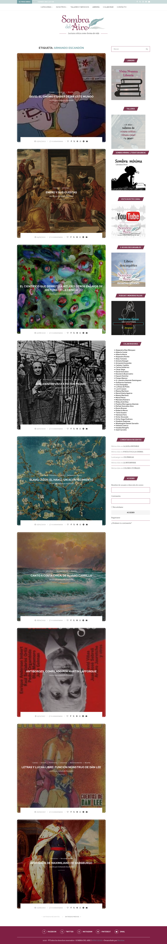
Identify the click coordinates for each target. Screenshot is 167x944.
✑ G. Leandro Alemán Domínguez (126, 380)
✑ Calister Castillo (120, 365)
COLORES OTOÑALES (131, 468)
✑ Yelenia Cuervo (119, 425)
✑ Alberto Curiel (119, 352)
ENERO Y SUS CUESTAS (61, 192)
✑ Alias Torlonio (119, 359)
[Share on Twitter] (74, 141)
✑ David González (120, 372)
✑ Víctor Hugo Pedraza (121, 419)
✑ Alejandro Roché (120, 357)
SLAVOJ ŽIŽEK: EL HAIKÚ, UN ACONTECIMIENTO (61, 479)
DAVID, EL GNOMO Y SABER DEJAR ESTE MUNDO (61, 96)
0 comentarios (57, 141)
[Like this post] (68, 141)
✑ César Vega (118, 369)
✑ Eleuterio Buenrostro (122, 374)
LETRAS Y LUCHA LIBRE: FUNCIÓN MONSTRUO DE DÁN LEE (61, 767)
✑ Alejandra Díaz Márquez (123, 350)
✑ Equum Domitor (119, 376)
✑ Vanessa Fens (119, 415)
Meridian (121, 940)
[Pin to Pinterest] (78, 141)
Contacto (121, 7)
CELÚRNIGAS (128, 457)
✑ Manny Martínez (120, 391)
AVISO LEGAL (97, 940)
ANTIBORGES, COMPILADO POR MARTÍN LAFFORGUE (61, 671)
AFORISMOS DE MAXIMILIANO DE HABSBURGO (61, 863)
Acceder (131, 512)
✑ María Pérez (118, 397)
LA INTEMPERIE (129, 462)
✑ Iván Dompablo (119, 385)
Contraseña (115, 496)
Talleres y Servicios (80, 7)
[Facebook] (137, 2)
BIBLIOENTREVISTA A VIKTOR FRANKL (61, 384)
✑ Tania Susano (119, 413)
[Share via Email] (87, 141)
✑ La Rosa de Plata (120, 387)
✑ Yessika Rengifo (120, 428)
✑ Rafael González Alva (122, 406)
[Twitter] (140, 2)
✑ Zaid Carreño (119, 430)
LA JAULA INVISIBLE (131, 446)
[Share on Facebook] (71, 141)
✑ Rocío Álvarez (119, 408)
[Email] (149, 2)
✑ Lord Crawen (118, 389)
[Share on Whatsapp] (81, 141)
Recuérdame (118, 507)
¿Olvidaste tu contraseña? (121, 523)
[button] (34, 2)
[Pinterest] (146, 2)
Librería (96, 7)
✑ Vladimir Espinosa (120, 421)
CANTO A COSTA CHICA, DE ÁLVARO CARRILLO (61, 575)
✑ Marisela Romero (120, 400)
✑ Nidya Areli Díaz (120, 402)
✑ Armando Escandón (121, 363)
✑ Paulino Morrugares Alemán (124, 404)
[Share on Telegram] (84, 141)
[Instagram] (143, 2)
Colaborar (108, 7)
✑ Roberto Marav (119, 410)
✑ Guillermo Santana (121, 382)
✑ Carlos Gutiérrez (120, 367)
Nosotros (61, 7)
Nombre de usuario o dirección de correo (127, 485)
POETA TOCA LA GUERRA (133, 452)
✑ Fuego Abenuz (119, 378)
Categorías (46, 7)
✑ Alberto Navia (119, 354)
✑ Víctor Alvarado (119, 417)
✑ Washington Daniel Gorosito (124, 423)
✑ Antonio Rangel (119, 361)
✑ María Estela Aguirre (121, 393)
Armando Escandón (65, 100)
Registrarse (115, 517)
